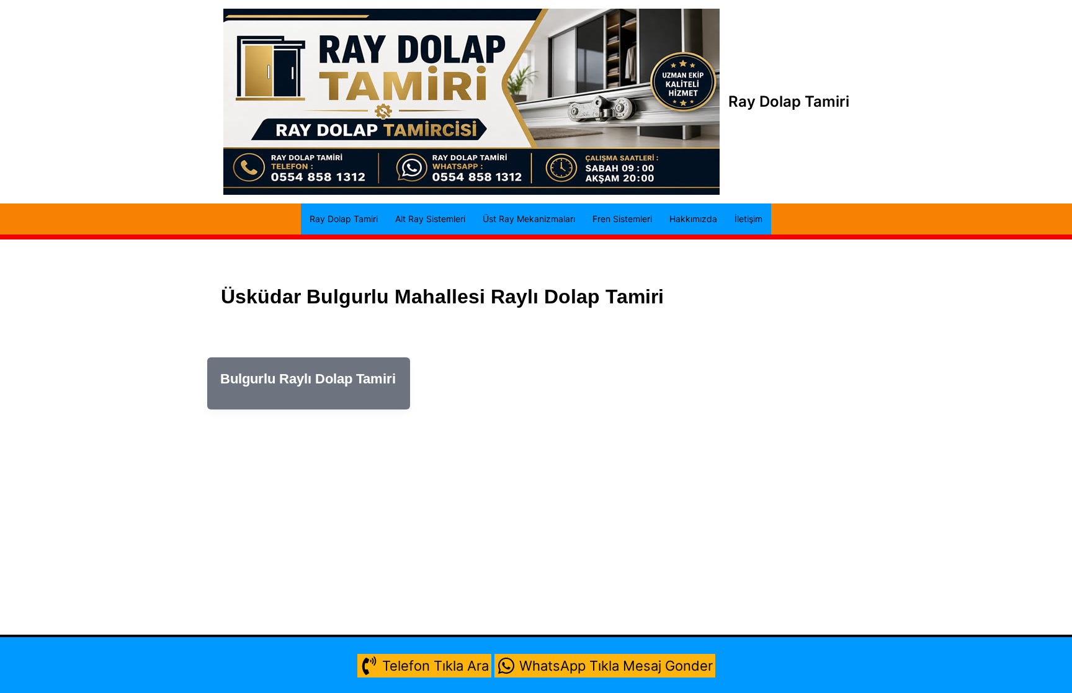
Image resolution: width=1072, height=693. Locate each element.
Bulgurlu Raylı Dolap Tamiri (308, 379)
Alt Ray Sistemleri (430, 218)
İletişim (748, 218)
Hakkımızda (693, 218)
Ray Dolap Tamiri (788, 101)
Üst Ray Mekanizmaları (529, 218)
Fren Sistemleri (622, 218)
